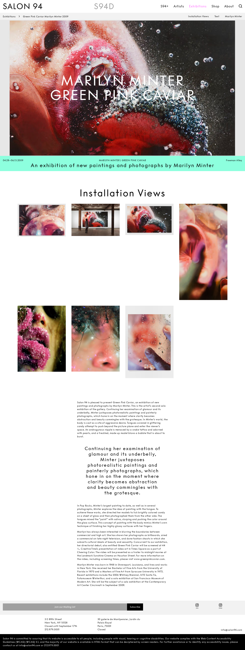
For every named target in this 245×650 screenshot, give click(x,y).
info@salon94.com (231, 630)
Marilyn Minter (233, 16)
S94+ (165, 6)
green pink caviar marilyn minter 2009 (45, 16)
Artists (179, 6)
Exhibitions (198, 6)
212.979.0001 (52, 629)
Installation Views (198, 16)
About (229, 6)
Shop (215, 6)
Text (217, 16)
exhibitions (9, 16)
